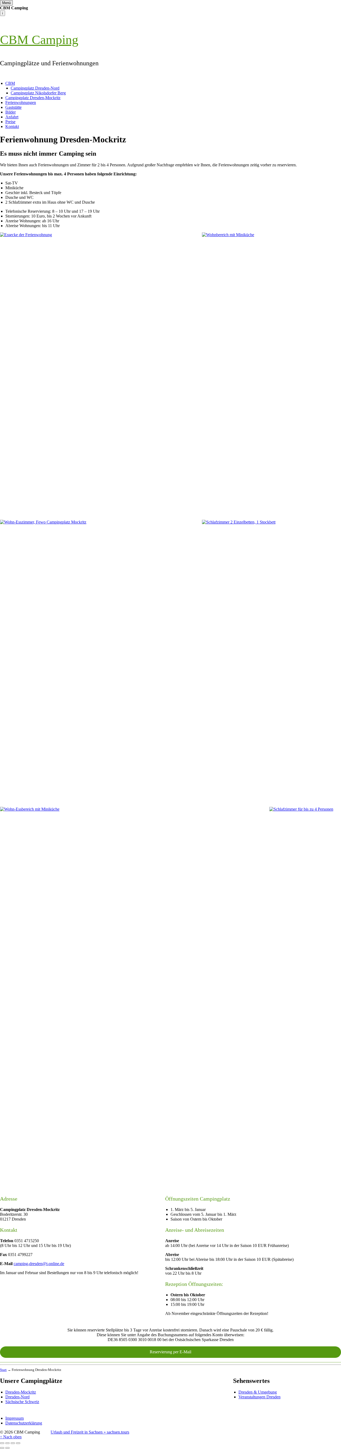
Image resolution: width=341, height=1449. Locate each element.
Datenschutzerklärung (23, 1423)
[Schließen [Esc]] (2, 1443)
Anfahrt (11, 117)
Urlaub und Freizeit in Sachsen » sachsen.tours (90, 1432)
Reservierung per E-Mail (170, 1352)
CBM (10, 83)
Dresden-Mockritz (20, 1392)
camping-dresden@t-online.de (39, 1263)
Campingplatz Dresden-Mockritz (32, 97)
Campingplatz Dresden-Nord (35, 88)
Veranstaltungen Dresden (259, 1397)
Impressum (14, 1418)
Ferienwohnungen (20, 102)
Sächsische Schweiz (22, 1401)
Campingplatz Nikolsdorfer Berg (38, 93)
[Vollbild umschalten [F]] (13, 1443)
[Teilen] (7, 1443)
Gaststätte (13, 107)
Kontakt (12, 126)
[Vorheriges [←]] (2, 1448)
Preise (10, 121)
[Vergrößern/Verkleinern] (18, 1443)
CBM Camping (39, 40)
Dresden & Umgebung (257, 1392)
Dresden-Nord (17, 1397)
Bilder (10, 112)
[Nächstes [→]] (7, 1448)
